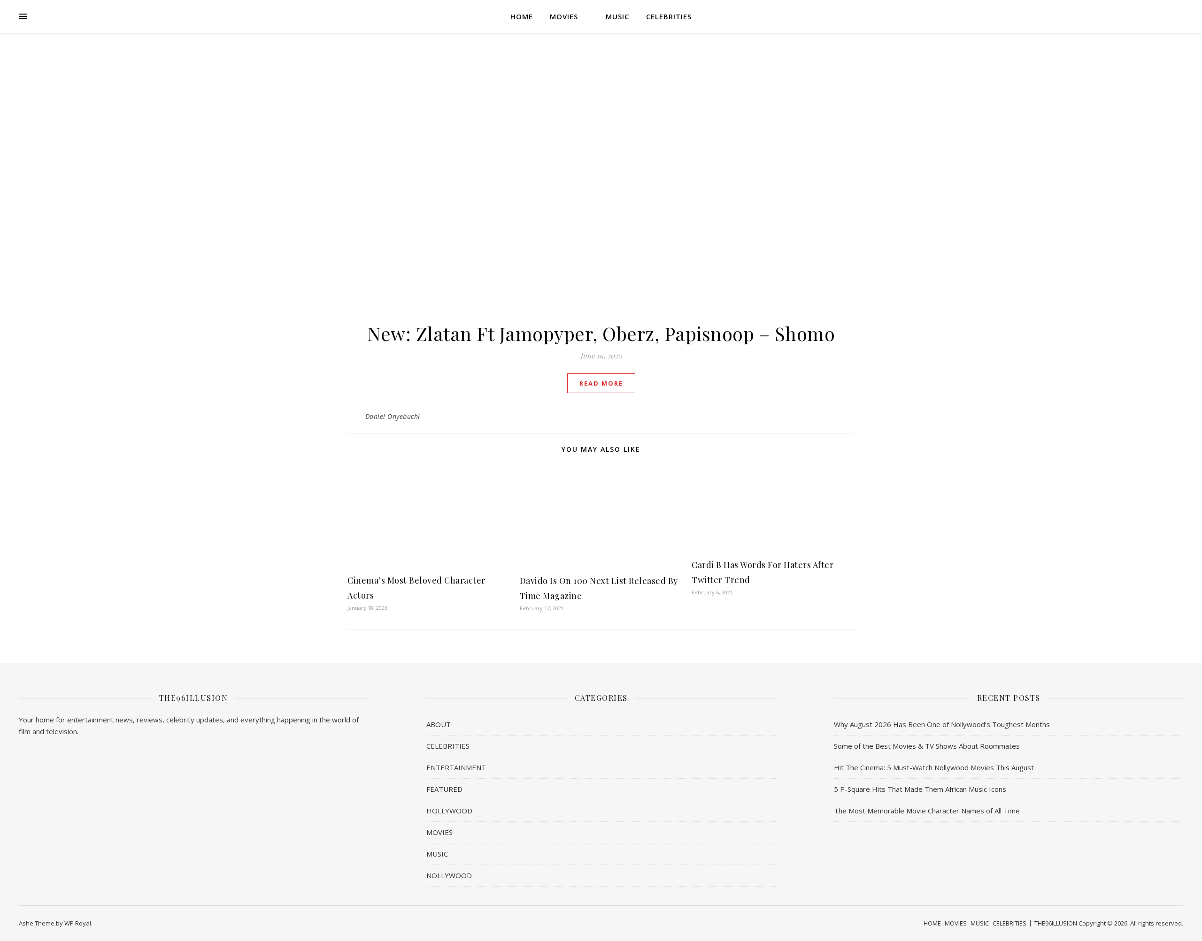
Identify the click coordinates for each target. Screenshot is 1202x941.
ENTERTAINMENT (456, 767)
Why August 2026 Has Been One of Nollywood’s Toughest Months (942, 724)
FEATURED (444, 789)
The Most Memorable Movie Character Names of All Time (927, 810)
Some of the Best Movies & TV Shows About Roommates (927, 746)
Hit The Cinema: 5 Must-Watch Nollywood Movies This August (934, 767)
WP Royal (77, 923)
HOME (521, 16)
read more (601, 383)
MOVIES (564, 16)
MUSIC (617, 16)
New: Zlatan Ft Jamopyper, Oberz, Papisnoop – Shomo (601, 333)
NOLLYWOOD (449, 875)
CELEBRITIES (669, 16)
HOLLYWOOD (449, 810)
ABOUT (438, 724)
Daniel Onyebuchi (392, 416)
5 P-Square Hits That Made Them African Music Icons (920, 789)
